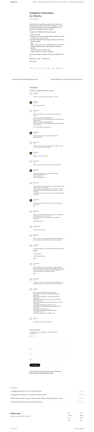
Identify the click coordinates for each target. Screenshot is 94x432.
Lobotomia (35, 103)
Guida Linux (14, 2)
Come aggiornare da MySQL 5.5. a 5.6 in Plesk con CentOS (26, 391)
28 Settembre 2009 (36, 226)
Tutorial (49, 68)
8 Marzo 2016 (81, 398)
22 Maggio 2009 (36, 110)
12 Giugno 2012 (36, 278)
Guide (35, 68)
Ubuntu (53, 68)
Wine (62, 68)
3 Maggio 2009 (35, 101)
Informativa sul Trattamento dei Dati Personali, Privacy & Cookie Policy (53, 1)
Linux (41, 68)
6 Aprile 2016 (35, 288)
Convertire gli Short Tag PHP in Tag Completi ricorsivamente (26, 402)
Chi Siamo (34, 1)
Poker (45, 68)
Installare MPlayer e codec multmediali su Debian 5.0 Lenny (25, 79)
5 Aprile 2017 (81, 391)
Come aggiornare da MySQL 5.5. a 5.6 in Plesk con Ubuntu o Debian (28, 394)
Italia (38, 68)
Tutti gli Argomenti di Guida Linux (76, 1)
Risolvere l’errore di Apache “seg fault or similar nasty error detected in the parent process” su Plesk (36, 398)
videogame (58, 68)
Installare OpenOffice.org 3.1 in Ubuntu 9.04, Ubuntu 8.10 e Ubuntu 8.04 (66, 79)
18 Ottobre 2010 (36, 234)
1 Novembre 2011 (36, 263)
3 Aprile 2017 (81, 394)
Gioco (31, 68)
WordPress (81, 428)
